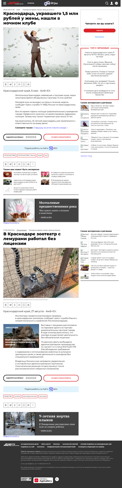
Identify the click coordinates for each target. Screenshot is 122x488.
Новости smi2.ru (11, 223)
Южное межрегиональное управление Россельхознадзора (25, 299)
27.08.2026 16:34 (9, 230)
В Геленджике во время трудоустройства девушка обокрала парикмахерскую (61, 182)
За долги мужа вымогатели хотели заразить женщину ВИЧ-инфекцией (25, 190)
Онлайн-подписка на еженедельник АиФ (96, 444)
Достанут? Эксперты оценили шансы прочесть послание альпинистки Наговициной (104, 252)
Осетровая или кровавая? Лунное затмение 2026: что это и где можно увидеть (99, 83)
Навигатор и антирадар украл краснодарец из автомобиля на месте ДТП (25, 182)
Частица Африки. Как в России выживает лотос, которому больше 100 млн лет (104, 244)
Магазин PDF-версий (70, 444)
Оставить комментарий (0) (61, 137)
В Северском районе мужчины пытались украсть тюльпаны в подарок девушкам (62, 174)
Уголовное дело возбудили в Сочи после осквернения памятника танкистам (99, 93)
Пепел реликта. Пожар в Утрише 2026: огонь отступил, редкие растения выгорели (99, 74)
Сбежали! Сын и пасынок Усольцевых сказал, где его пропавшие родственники (105, 139)
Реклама (56, 444)
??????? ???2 (86, 156)
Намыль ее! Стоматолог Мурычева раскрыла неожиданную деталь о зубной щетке (103, 115)
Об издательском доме (30, 444)
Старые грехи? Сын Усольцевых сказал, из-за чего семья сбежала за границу (104, 260)
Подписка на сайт (27, 447)
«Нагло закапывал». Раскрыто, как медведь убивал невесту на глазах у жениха (104, 131)
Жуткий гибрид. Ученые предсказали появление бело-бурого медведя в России (105, 236)
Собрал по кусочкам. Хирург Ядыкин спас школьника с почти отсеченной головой (104, 147)
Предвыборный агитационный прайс (61, 447)
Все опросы (99, 36)
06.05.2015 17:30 (9, 10)
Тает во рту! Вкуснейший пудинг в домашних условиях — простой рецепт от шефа (103, 267)
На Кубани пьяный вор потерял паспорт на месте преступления (26, 173)
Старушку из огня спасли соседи (49, 128)
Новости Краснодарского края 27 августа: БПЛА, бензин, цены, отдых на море (99, 55)
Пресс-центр (46, 444)
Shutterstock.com (9, 79)
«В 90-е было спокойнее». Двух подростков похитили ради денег (103, 274)
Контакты (40, 447)
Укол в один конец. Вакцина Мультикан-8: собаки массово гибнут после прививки (99, 64)
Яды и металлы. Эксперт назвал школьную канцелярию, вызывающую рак (102, 108)
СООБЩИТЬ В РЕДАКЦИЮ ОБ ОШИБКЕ (91, 447)
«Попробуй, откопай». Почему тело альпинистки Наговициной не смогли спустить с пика (104, 123)
